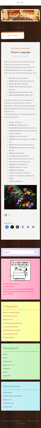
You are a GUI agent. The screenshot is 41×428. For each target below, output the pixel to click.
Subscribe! (6, 368)
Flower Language (20, 52)
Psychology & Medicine (10, 323)
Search (5, 358)
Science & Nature (8, 327)
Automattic (21, 423)
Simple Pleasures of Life (10, 330)
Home (5, 354)
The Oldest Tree (8, 403)
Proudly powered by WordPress (12, 421)
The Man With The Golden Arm (13, 396)
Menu (22, 3)
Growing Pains (7, 407)
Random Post (7, 361)
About (5, 372)
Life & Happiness (8, 316)
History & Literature (20, 48)
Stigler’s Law (7, 400)
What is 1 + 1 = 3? (8, 365)
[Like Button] (5, 215)
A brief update (7, 392)
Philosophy (6, 319)
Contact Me (7, 376)
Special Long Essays (9, 334)
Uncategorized (7, 337)
